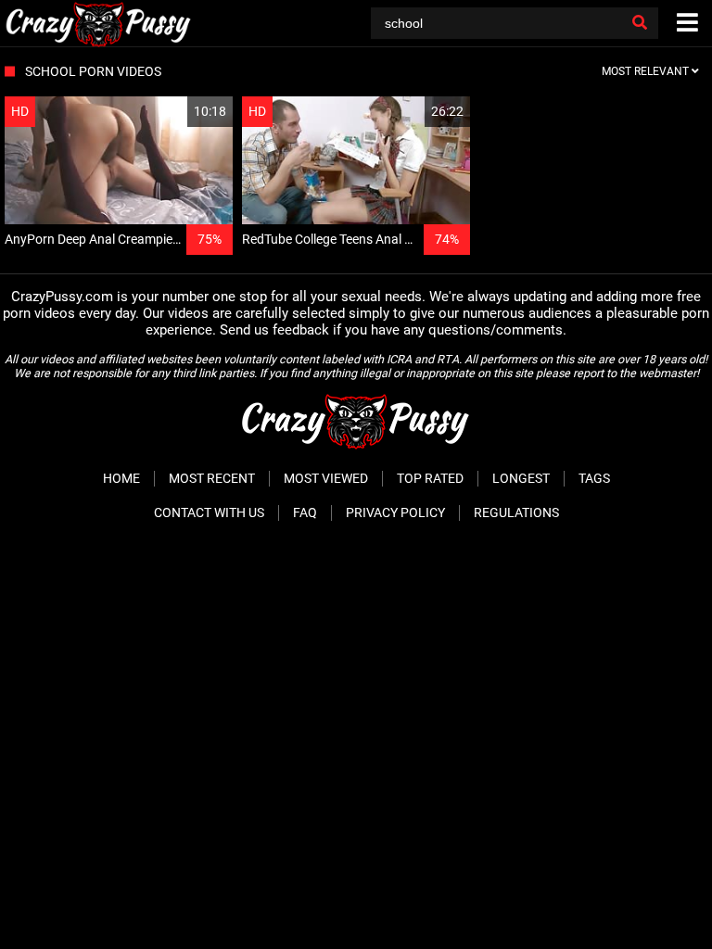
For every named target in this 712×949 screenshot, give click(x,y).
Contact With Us (209, 512)
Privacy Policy (395, 512)
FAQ (305, 512)
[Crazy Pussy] (99, 23)
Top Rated (430, 478)
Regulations (516, 512)
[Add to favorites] (174, 111)
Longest (521, 478)
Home (121, 478)
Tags (594, 478)
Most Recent (212, 478)
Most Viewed (326, 478)
